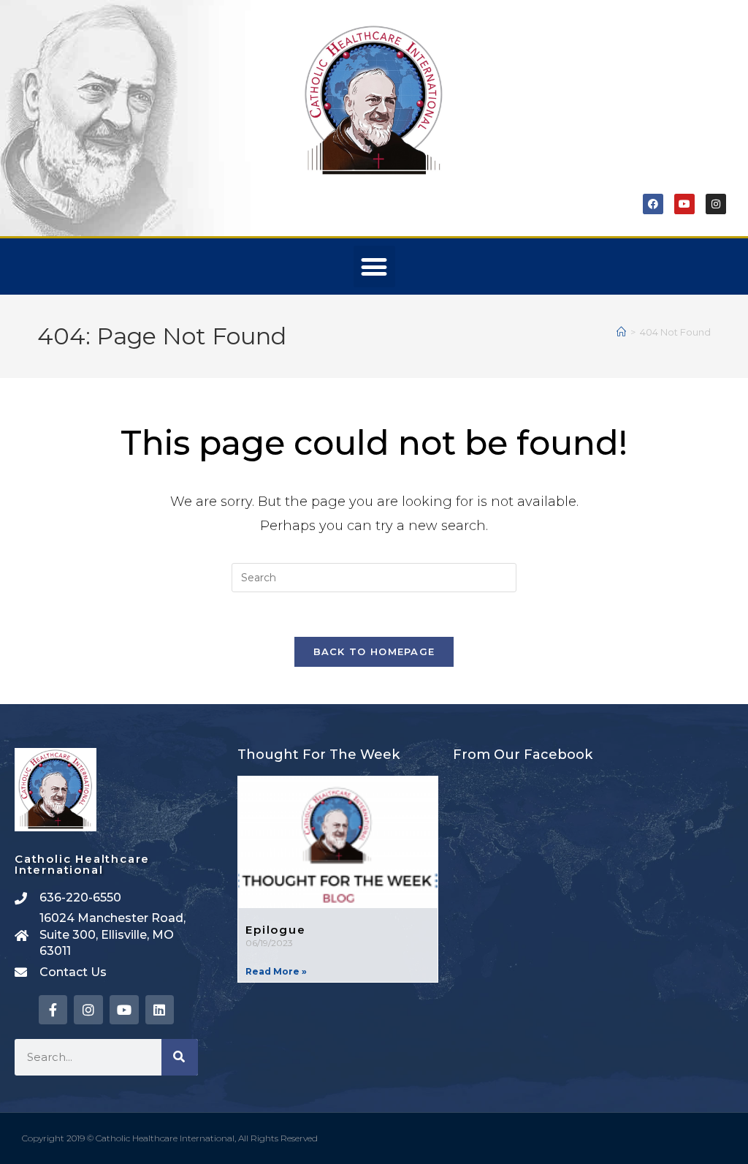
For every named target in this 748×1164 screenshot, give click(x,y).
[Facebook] (653, 204)
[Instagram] (716, 204)
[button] (374, 266)
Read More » (276, 971)
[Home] (621, 332)
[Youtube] (684, 204)
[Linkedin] (160, 1009)
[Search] (179, 1057)
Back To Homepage (374, 651)
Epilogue (275, 930)
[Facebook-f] (53, 1009)
